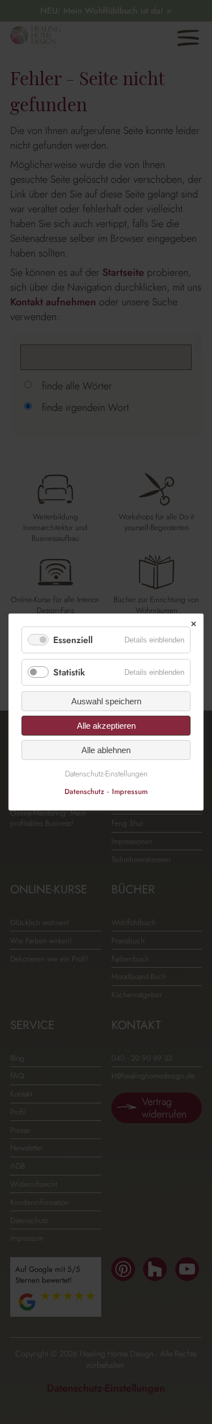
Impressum (130, 791)
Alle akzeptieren (106, 725)
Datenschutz (84, 791)
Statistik (69, 672)
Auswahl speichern (106, 701)
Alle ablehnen (106, 750)
